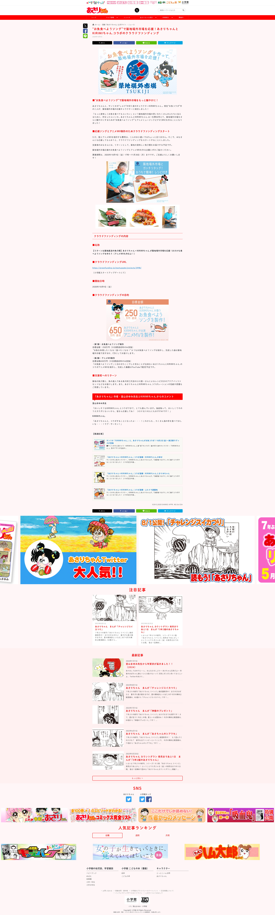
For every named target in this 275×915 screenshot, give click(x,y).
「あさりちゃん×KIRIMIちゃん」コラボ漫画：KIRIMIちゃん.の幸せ (134, 457)
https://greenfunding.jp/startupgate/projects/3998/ (116, 268)
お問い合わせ (107, 891)
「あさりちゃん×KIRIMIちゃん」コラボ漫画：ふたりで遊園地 (132, 490)
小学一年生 (90, 882)
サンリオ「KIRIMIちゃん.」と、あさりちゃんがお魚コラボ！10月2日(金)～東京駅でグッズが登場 (142, 442)
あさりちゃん (162, 876)
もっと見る (137, 778)
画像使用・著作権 (121, 891)
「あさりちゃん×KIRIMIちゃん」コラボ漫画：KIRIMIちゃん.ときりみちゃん (138, 473)
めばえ (89, 876)
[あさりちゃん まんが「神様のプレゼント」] (108, 716)
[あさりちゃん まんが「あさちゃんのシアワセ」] (108, 739)
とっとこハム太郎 (163, 873)
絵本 (123, 873)
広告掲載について (167, 891)
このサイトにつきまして (154, 893)
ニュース (127, 17)
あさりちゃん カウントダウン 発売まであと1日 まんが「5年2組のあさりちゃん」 (160, 629)
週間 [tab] (137, 835)
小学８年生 (90, 885)
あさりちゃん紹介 (146, 17)
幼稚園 (89, 879)
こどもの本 (126, 876)
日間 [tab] (107, 835)
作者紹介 (166, 17)
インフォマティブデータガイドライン (128, 893)
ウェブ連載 (110, 17)
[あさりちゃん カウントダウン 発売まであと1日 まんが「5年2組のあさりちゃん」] (108, 762)
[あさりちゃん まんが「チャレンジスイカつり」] (108, 693)
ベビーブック (91, 873)
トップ (93, 17)
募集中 (181, 17)
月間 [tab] (168, 835)
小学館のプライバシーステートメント (144, 891)
